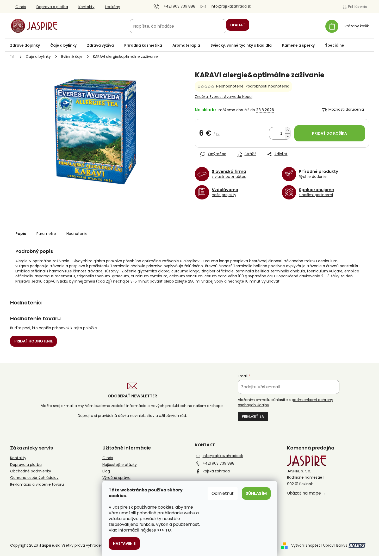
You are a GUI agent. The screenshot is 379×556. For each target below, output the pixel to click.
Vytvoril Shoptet (305, 545)
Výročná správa (116, 477)
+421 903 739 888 (218, 463)
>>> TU (164, 530)
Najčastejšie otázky (119, 464)
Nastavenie (124, 543)
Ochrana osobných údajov (34, 477)
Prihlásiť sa (253, 416)
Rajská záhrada (216, 471)
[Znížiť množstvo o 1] (287, 136)
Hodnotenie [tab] (77, 233)
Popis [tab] (20, 233)
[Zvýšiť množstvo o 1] (287, 130)
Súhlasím (256, 493)
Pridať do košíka (329, 133)
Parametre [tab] (46, 233)
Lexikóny (112, 6)
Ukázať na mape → (306, 493)
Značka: (223, 96)
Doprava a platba (52, 6)
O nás (20, 6)
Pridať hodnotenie (33, 341)
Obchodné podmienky (30, 471)
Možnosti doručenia (346, 109)
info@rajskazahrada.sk (223, 455)
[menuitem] (25, 45)
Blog (106, 471)
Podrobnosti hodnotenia (267, 86)
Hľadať (237, 25)
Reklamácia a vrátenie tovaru (37, 484)
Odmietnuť (223, 493)
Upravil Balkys (335, 545)
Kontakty (86, 6)
